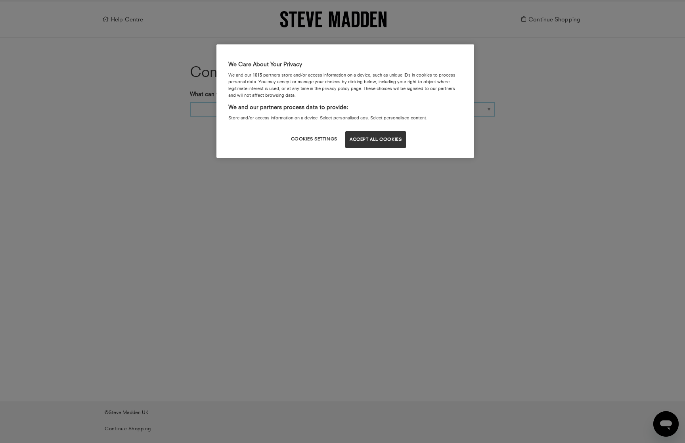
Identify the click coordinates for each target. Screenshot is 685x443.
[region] (345, 101)
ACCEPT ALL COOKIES (376, 139)
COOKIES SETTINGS (314, 139)
